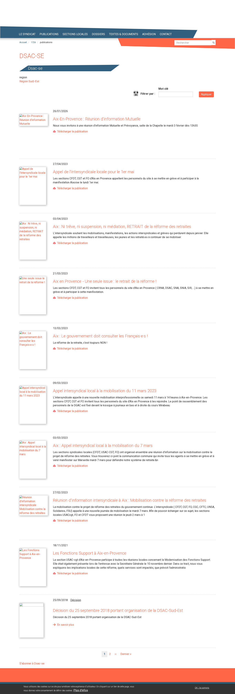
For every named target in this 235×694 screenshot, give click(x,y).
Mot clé (163, 88)
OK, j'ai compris (202, 688)
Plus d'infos (80, 690)
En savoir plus (65, 624)
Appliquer (206, 94)
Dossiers (98, 34)
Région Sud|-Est (29, 81)
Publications (49, 34)
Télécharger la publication (72, 131)
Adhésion (149, 34)
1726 (33, 42)
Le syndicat (27, 34)
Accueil (23, 42)
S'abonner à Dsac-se (31, 663)
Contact (166, 34)
